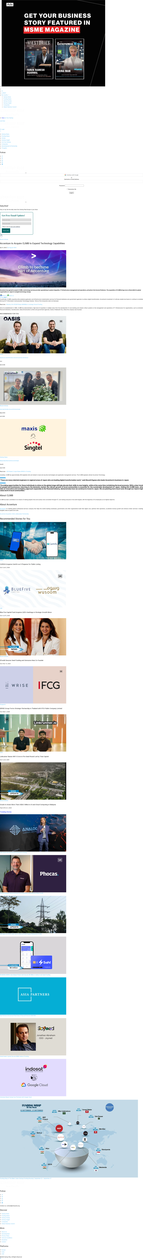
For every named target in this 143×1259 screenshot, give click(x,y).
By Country (5, 95)
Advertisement (6, 1233)
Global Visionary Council (9, 107)
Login (2, 129)
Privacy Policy (5, 1235)
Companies (6, 105)
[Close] (0, 86)
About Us (4, 1231)
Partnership (26, 514)
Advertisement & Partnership (9, 146)
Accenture (3, 514)
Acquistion (9, 514)
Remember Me (72, 189)
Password (62, 185)
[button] (71, 175)
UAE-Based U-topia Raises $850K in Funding (18, 471)
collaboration (18, 514)
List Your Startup (7, 118)
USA (3, 1254)
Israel (1, 354)
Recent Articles (4, 239)
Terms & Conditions (7, 1237)
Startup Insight (7, 103)
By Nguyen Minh (12, 247)
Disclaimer (4, 1239)
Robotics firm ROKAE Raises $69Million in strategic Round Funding (24, 304)
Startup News (7, 97)
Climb (13, 514)
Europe (4, 1250)
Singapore (3, 704)
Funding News (7, 99)
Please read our (11, 226)
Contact (4, 1241)
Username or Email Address (71, 179)
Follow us (4, 295)
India (1, 560)
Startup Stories (7, 101)
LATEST (4, 93)
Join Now (2, 121)
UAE (1, 608)
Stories (3, 138)
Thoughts (4, 148)
